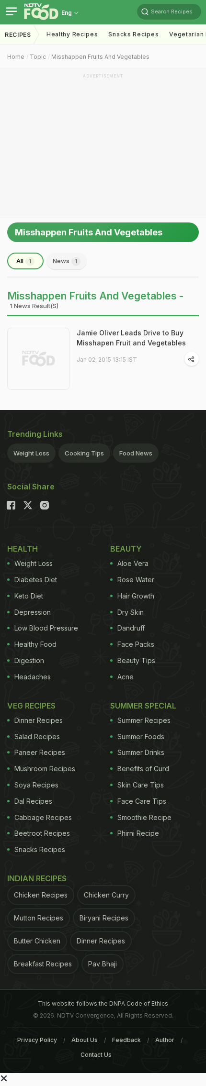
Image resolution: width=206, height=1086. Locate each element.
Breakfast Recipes (43, 964)
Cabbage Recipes (43, 817)
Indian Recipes (37, 878)
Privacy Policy (37, 1039)
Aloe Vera (133, 563)
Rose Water (135, 580)
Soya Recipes (36, 785)
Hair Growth (135, 596)
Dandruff (131, 628)
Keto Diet (28, 596)
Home (15, 56)
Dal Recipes (33, 801)
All (23, 261)
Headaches (32, 677)
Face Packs (135, 644)
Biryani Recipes (104, 918)
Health (22, 549)
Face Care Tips (141, 801)
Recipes (18, 34)
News (65, 261)
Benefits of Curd (143, 769)
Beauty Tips (136, 660)
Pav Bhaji (102, 964)
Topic (38, 56)
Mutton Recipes (38, 918)
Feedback (126, 1039)
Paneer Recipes (39, 752)
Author (164, 1039)
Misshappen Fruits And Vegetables (100, 56)
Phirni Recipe (138, 833)
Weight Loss (31, 453)
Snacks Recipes (133, 34)
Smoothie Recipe (144, 817)
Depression (32, 612)
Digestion (29, 660)
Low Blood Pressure (46, 628)
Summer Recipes (144, 720)
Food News (135, 453)
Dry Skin (130, 612)
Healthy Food (35, 644)
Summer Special (143, 705)
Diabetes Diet (35, 580)
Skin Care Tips (140, 785)
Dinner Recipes (38, 720)
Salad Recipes (37, 736)
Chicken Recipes (41, 895)
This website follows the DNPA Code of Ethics (103, 1003)
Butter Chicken (37, 941)
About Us (84, 1039)
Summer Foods (140, 736)
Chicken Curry (106, 895)
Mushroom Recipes (44, 769)
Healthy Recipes (72, 34)
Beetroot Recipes (42, 833)
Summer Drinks (140, 752)
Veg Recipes (31, 705)
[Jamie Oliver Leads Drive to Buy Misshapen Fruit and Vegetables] (38, 359)
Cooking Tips (84, 453)
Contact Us (96, 1054)
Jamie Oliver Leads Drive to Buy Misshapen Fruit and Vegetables (131, 338)
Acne (125, 677)
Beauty (126, 549)
